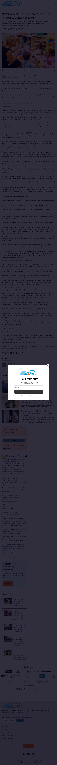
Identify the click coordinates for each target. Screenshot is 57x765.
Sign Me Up (29, 391)
